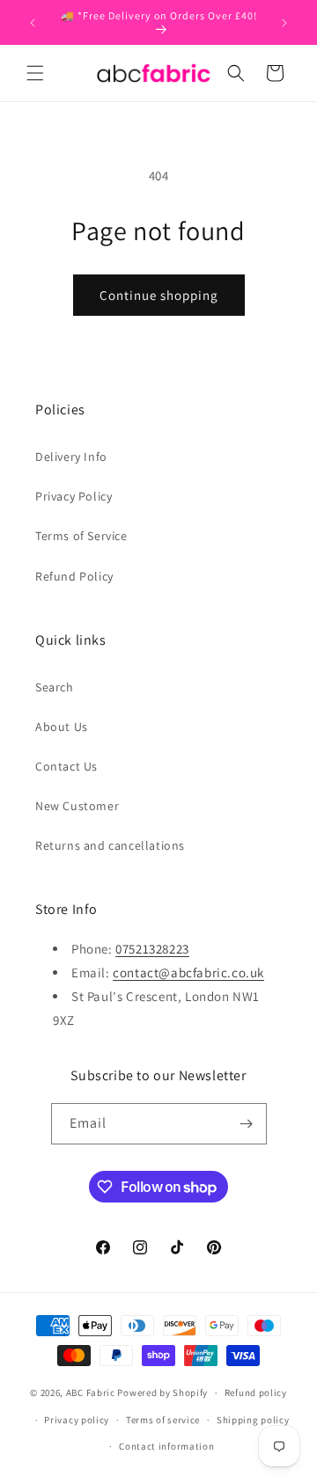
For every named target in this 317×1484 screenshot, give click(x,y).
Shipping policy (253, 1420)
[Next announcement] (284, 23)
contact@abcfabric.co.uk (188, 972)
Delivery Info (71, 456)
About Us (61, 727)
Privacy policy (76, 1420)
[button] (35, 73)
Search (54, 687)
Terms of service (163, 1420)
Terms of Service (81, 536)
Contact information (166, 1446)
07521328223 (152, 948)
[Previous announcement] (32, 23)
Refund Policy (74, 576)
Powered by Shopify (162, 1392)
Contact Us (66, 766)
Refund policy (256, 1392)
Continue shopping (159, 295)
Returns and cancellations (110, 845)
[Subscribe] (246, 1123)
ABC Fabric (90, 1392)
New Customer (77, 806)
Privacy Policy (73, 496)
